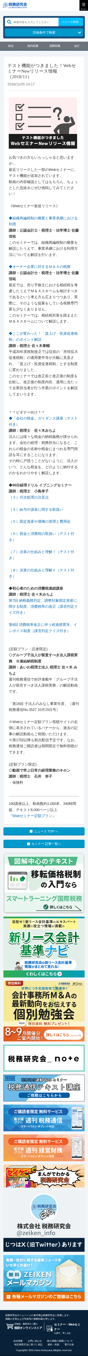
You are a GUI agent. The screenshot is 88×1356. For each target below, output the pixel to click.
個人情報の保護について (60, 1341)
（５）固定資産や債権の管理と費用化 (39, 522)
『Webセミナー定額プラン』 (32, 816)
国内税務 (32, 45)
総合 (11, 45)
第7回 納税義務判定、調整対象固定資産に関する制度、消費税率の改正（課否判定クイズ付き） (43, 607)
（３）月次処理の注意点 (29, 497)
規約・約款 (53, 1344)
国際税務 (54, 45)
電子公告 (69, 1344)
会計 (77, 45)
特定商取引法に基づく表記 (28, 1344)
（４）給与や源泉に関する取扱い (36, 510)
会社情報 (18, 1341)
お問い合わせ (35, 1341)
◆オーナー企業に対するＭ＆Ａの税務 (39, 267)
